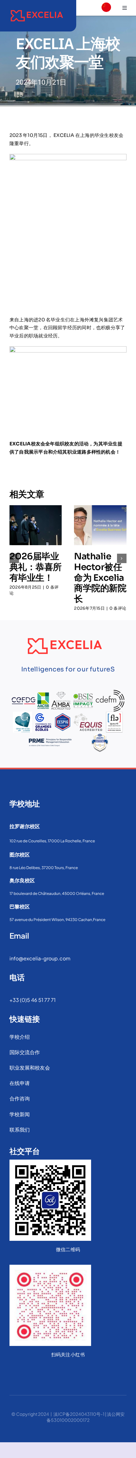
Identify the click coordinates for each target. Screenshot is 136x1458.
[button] (14, 558)
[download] (106, 30)
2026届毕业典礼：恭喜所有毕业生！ (35, 567)
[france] (106, 17)
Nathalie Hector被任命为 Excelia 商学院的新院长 (100, 577)
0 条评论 (117, 608)
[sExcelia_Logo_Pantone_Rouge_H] (37, 9)
